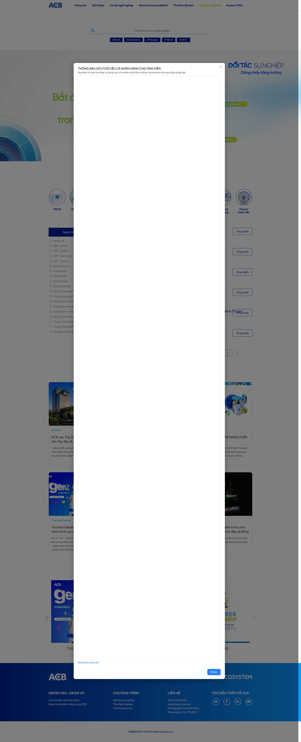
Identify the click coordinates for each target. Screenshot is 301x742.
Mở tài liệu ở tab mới (88, 662)
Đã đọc (214, 672)
